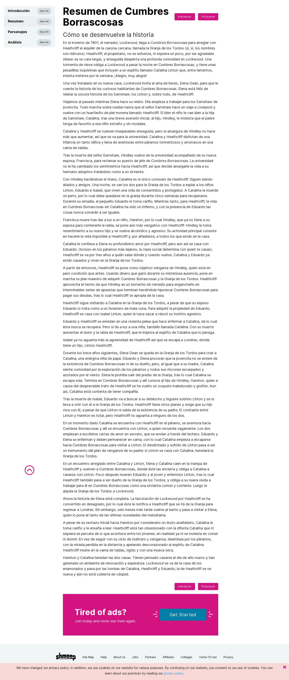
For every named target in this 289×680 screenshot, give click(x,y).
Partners (150, 657)
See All (44, 10)
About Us (119, 657)
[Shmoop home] (66, 657)
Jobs (135, 657)
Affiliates (168, 657)
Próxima (208, 16)
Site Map (88, 657)
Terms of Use (208, 657)
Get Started (183, 614)
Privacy (228, 657)
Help (104, 657)
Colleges (186, 657)
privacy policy (173, 673)
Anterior (185, 16)
